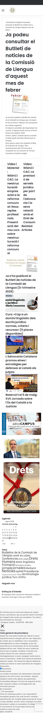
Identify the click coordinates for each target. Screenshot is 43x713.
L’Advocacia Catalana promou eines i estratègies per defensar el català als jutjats (21, 364)
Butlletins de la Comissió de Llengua (19, 554)
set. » (13, 544)
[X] (0, 602)
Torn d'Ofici (19, 577)
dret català (24, 559)
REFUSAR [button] (29, 622)
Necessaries (6, 669)
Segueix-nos (8, 583)
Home (7, 22)
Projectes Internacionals (9, 574)
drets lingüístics (25, 561)
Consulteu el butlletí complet (16, 153)
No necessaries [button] (6, 689)
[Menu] (3, 11)
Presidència (31, 571)
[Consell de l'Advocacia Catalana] (12, 10)
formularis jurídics (23, 565)
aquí (20, 620)
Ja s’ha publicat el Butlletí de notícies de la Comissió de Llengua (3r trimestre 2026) (20, 283)
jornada (7, 568)
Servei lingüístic (17, 22)
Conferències (10, 558)
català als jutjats (21, 555)
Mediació (31, 568)
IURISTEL (29, 597)
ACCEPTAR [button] (20, 622)
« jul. (4, 544)
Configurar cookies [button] (8, 622)
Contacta (5, 597)
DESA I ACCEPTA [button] (6, 712)
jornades (19, 568)
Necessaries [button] (4, 666)
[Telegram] (1, 602)
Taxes (19, 574)
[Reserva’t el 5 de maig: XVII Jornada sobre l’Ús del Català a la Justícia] (21, 392)
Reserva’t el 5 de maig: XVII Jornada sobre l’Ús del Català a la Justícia (21, 400)
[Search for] (40, 11)
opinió (20, 571)
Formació (8, 565)
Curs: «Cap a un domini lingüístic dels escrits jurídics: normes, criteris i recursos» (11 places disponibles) (20, 324)
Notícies (8, 571)
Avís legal (13, 597)
